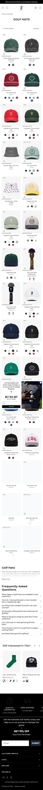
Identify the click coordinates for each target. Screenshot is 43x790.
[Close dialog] (41, 382)
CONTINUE (11, 406)
